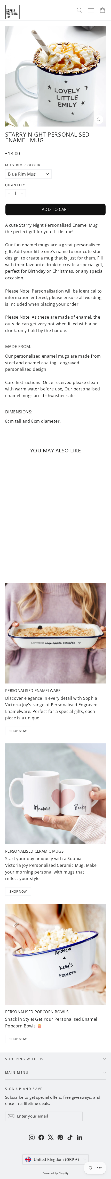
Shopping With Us (24, 1059)
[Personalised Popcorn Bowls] (55, 954)
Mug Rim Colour (23, 165)
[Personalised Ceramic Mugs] (55, 793)
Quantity (15, 185)
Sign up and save (24, 1088)
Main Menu (17, 1072)
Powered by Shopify (55, 1173)
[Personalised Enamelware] (55, 633)
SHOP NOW (18, 731)
